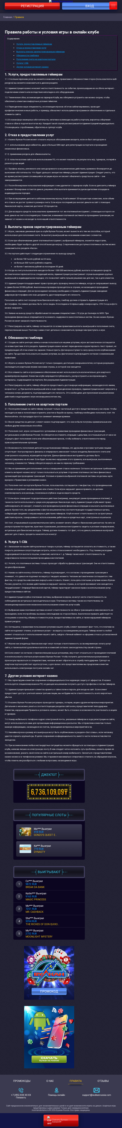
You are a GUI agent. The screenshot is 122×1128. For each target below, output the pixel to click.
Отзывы (103, 1080)
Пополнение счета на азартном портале (35, 59)
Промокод (49, 991)
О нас (50, 1080)
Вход (89, 6)
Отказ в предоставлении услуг (31, 48)
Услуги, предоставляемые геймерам (34, 44)
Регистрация (32, 6)
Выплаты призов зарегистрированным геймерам (40, 51)
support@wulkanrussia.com (96, 1095)
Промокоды (21, 1080)
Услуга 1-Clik (22, 63)
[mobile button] (113, 6)
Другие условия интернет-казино (32, 67)
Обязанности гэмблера (27, 55)
